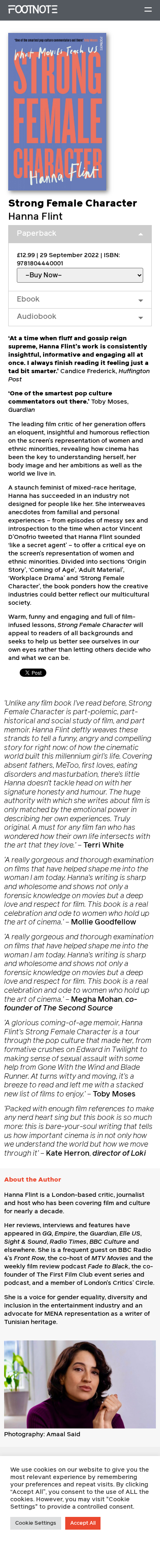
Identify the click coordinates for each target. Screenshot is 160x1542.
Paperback (37, 233)
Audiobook (37, 316)
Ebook (28, 299)
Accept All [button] (83, 1523)
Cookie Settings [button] (35, 1523)
